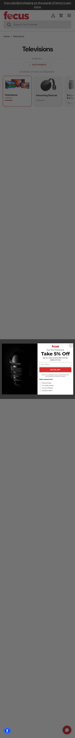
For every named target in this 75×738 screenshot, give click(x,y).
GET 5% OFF (55, 370)
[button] (7, 730)
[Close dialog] (70, 345)
